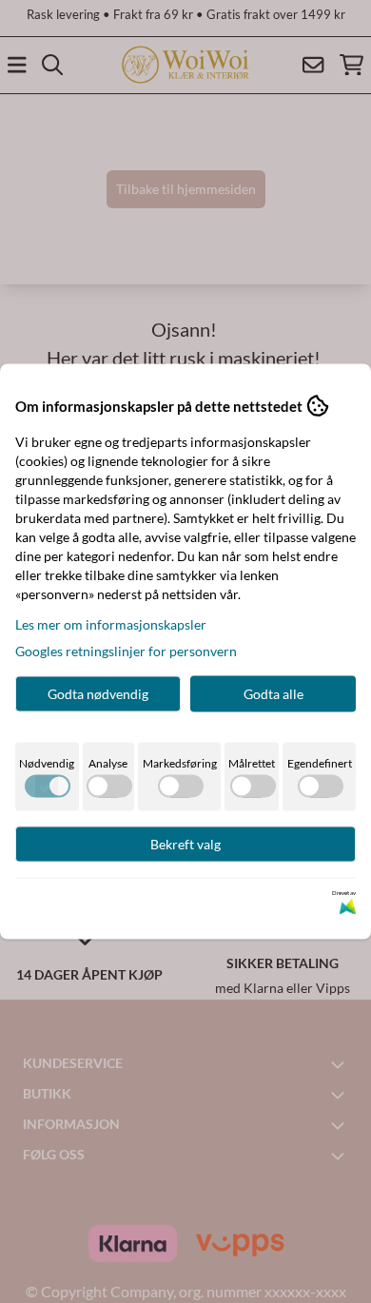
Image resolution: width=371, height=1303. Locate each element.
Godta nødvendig (98, 694)
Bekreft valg (185, 844)
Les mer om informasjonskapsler (110, 624)
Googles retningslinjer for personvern (126, 651)
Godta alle (273, 694)
